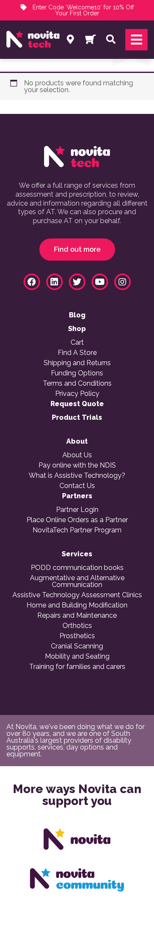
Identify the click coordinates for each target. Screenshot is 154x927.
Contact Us (77, 485)
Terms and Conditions (77, 383)
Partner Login (77, 509)
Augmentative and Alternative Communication (77, 581)
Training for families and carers (77, 666)
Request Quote (77, 404)
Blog (77, 315)
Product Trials (77, 417)
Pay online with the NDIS (77, 465)
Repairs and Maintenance (77, 615)
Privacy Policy (77, 393)
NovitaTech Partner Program (77, 530)
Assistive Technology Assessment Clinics (77, 595)
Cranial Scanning (77, 646)
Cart (77, 342)
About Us (77, 455)
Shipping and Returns (77, 363)
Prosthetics (77, 636)
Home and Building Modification (77, 605)
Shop (77, 328)
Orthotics (77, 625)
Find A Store (77, 352)
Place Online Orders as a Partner (77, 520)
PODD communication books (77, 567)
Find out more (77, 249)
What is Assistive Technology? (77, 475)
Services (77, 554)
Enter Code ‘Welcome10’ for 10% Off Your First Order (82, 10)
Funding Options (77, 373)
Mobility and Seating (77, 656)
